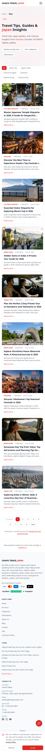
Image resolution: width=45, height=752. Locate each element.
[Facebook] (3, 719)
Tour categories (31, 49)
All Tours (5, 607)
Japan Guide (26, 68)
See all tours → (8, 674)
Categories (6, 611)
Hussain (19, 39)
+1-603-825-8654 (11, 706)
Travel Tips (13, 68)
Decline (11, 748)
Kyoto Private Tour (9, 666)
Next (33, 524)
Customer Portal (8, 635)
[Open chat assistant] (39, 723)
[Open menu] (41, 3)
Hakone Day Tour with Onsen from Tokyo (17, 670)
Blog (3, 623)
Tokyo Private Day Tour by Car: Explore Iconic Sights (22, 647)
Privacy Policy (11, 742)
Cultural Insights (9, 73)
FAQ (37, 545)
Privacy (22, 731)
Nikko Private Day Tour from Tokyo (15, 662)
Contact (5, 627)
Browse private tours (12, 49)
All (4, 68)
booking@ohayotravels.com (12, 700)
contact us (22, 547)
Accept (32, 748)
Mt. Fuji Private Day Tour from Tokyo (16, 651)
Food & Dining (8, 77)
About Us (5, 619)
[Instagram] (7, 719)
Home (4, 14)
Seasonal (23, 73)
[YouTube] (10, 719)
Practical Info (23, 77)
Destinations (9, 54)
